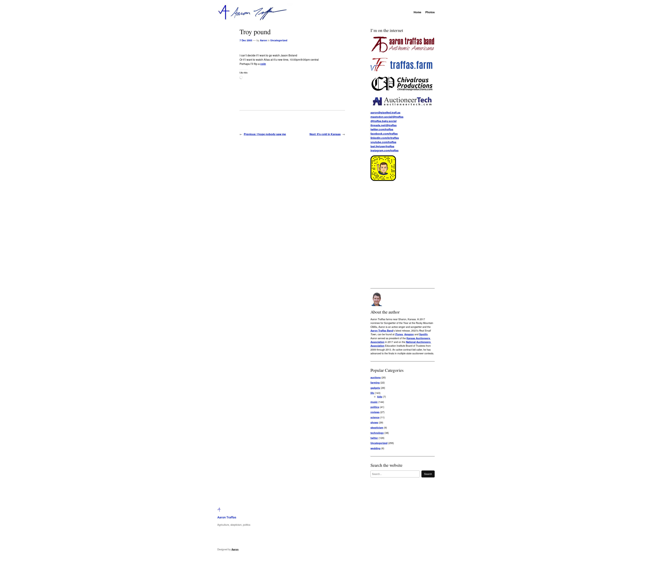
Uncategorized (278, 40)
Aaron (263, 40)
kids (379, 396)
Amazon (409, 334)
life (372, 393)
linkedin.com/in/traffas (384, 138)
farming (375, 382)
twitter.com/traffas (381, 129)
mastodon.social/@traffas (386, 117)
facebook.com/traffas (384, 134)
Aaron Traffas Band (381, 330)
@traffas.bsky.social (383, 121)
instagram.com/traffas (384, 150)
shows (374, 422)
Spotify (423, 334)
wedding (375, 448)
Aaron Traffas (226, 517)
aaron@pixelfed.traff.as (385, 112)
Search (428, 474)
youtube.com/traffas (383, 142)
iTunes (399, 334)
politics (374, 407)
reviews (374, 412)
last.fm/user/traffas (382, 146)
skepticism (376, 427)
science (374, 417)
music (374, 402)
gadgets (375, 387)
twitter (374, 438)
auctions (375, 377)
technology (377, 432)
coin (263, 64)
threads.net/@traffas (383, 125)
